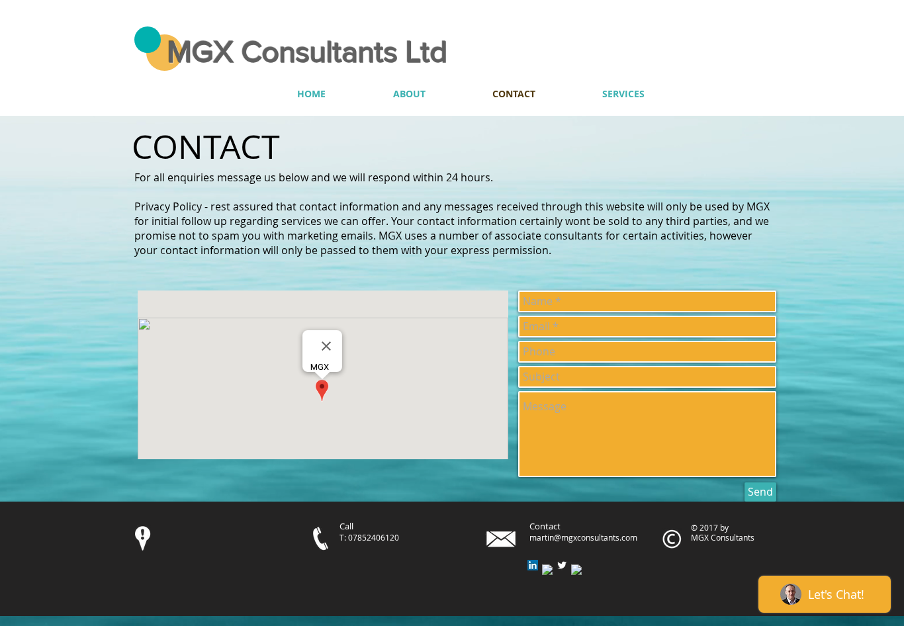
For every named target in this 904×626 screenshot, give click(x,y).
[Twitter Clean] (562, 565)
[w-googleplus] (576, 569)
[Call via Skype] (721, 93)
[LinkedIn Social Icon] (532, 565)
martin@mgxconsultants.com (583, 537)
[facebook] (547, 569)
